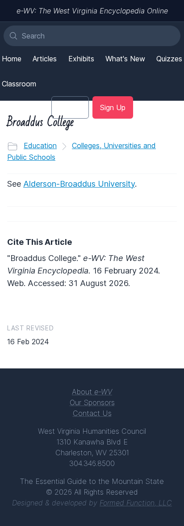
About (92, 391)
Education (40, 145)
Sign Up (112, 107)
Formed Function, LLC (136, 502)
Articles (45, 58)
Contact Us (92, 413)
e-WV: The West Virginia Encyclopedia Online (92, 10)
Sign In (70, 107)
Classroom (19, 83)
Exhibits (81, 58)
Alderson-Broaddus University (79, 183)
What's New (125, 58)
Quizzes (169, 58)
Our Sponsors (92, 402)
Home (11, 58)
